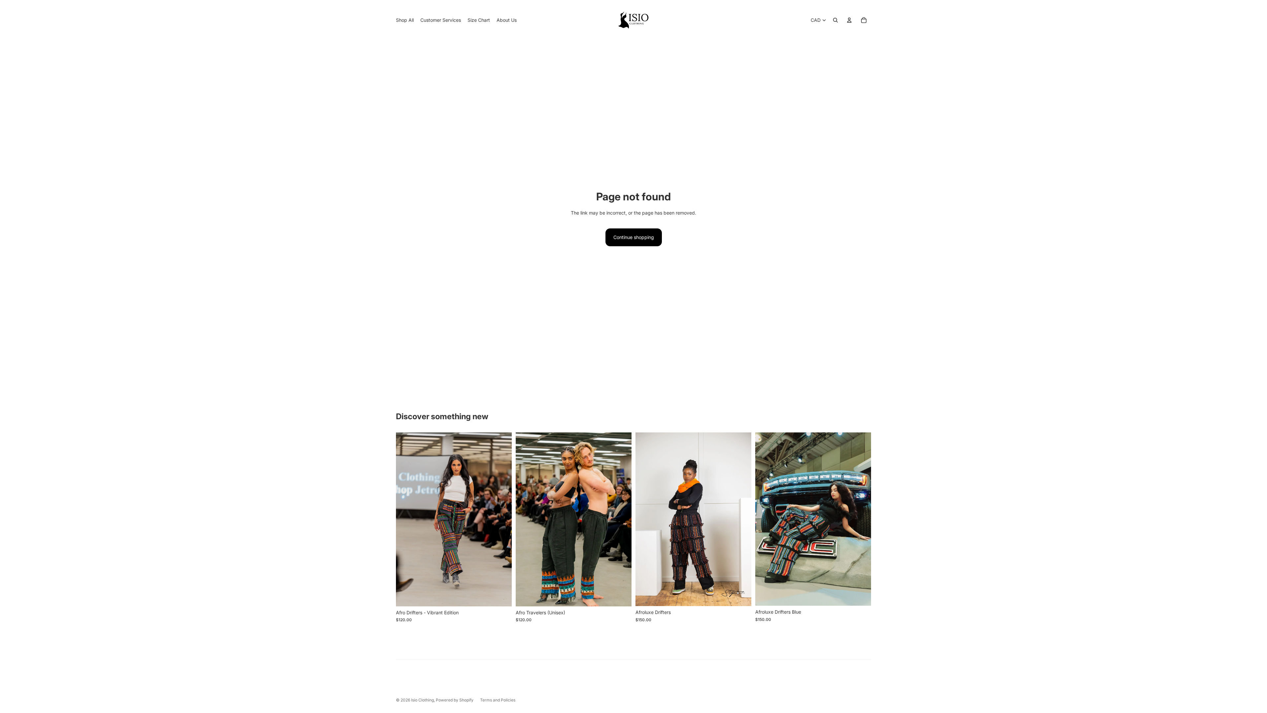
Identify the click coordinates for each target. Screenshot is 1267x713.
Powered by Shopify (454, 699)
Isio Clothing (422, 699)
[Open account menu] (849, 20)
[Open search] (835, 20)
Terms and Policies (497, 699)
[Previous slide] (406, 519)
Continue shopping (633, 237)
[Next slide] (502, 519)
